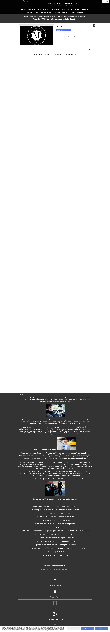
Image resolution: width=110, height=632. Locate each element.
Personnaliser (74, 628)
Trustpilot (20, 394)
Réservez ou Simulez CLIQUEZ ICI (63, 30)
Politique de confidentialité (58, 630)
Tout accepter (102, 628)
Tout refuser (87, 628)
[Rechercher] (94, 25)
